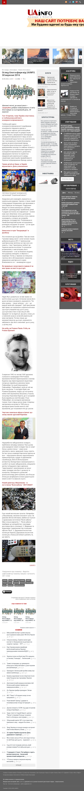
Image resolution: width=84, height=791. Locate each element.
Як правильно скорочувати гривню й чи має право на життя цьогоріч (17, 267)
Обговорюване (70, 185)
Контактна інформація (14, 783)
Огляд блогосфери (8, 774)
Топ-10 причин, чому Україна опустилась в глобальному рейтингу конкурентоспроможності (18, 118)
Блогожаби (70, 284)
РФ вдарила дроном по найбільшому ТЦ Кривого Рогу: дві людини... (63, 61)
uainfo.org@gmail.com (26, 783)
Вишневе (10, 585)
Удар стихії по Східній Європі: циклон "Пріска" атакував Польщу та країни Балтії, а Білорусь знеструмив (19, 715)
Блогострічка (48, 117)
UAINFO (32, 565)
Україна (5, 580)
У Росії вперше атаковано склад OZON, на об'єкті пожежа (36, 61)
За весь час (77, 193)
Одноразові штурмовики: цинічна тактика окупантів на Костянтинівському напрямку (47, 80)
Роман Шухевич (7, 582)
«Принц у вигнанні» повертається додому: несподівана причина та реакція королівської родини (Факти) (48, 153)
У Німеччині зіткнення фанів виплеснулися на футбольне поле (70, 275)
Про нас (5, 783)
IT (62, 772)
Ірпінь (4, 585)
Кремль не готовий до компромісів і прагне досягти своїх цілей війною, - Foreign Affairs (70, 111)
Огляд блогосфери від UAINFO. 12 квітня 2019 (7, 619)
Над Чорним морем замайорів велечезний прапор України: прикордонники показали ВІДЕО (17, 649)
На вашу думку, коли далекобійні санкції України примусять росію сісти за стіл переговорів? (70, 128)
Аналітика (70, 71)
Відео (70, 262)
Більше (18, 765)
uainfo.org (22, 781)
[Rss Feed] (66, 2)
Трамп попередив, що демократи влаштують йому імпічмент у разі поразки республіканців (21, 665)
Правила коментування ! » (27, 627)
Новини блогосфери (24, 70)
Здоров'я (66, 772)
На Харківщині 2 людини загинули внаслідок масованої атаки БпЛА (70, 253)
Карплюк (15, 582)
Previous (3, 57)
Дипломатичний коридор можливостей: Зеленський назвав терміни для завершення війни (20, 685)
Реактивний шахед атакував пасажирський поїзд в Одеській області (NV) (48, 162)
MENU (4, 2)
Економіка (32, 772)
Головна (5, 772)
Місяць (70, 192)
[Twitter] (73, 2)
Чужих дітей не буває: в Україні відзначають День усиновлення (15, 165)
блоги (10, 580)
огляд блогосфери (19, 580)
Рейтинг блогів (24, 774)
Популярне (71, 189)
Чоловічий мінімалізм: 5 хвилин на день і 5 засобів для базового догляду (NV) (49, 143)
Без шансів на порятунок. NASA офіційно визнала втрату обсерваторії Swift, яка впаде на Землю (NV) (49, 123)
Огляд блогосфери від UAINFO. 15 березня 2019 (30, 619)
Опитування (70, 122)
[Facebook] (69, 2)
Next (81, 57)
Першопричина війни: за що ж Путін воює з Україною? (52, 92)
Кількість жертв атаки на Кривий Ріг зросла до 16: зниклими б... (11, 61)
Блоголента (17, 774)
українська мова (19, 585)
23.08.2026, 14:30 (46, 127)
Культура (42, 772)
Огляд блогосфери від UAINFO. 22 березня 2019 (18, 619)
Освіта (55, 772)
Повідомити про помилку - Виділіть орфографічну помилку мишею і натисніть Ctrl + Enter (18, 574)
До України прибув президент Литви (19, 690)
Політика (19, 772)
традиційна (6, 108)
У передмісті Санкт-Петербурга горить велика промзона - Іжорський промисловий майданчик (21, 754)
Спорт (71, 772)
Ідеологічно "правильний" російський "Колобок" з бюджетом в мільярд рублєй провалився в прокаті (47, 105)
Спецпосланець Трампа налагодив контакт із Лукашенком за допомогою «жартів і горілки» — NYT (19, 642)
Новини (18, 630)
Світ (37, 772)
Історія (51, 772)
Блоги (48, 73)
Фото (70, 240)
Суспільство (26, 772)
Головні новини (12, 772)
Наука (46, 772)
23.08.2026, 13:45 (46, 158)
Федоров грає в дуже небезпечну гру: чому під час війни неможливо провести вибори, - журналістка (71, 80)
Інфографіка (48, 174)
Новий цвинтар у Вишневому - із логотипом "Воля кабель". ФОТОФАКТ (17, 484)
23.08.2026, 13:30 (46, 166)
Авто (59, 772)
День (64, 192)
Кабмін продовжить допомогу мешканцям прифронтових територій (70, 204)
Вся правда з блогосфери (9, 70)
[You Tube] (76, 2)
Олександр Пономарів (26, 582)
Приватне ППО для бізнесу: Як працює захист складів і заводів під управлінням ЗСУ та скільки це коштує (70, 96)
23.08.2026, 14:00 (46, 147)
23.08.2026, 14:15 (46, 140)
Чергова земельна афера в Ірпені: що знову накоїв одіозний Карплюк (17, 413)
